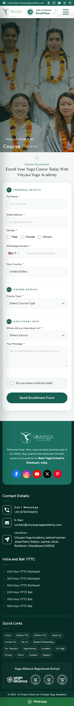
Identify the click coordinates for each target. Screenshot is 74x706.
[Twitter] (47, 474)
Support (47, 655)
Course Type (15, 296)
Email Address (16, 214)
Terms (21, 655)
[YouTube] (37, 474)
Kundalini (46, 648)
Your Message (16, 344)
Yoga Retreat (29, 648)
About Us (56, 635)
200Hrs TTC (22, 635)
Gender (12, 230)
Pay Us (24, 642)
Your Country (15, 264)
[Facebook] (16, 474)
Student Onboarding (43, 642)
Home (10, 139)
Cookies (33, 655)
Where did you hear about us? (25, 328)
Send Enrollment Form (37, 398)
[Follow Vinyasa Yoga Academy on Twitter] (64, 3)
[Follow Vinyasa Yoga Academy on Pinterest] (70, 3)
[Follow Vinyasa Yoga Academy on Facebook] (48, 3)
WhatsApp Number (18, 246)
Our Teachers (11, 648)
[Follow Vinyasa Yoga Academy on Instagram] (54, 3)
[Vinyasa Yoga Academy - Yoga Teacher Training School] (12, 12)
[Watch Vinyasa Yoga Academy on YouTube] (59, 3)
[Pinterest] (57, 474)
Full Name (13, 196)
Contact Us (10, 642)
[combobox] (13, 253)
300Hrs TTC (40, 635)
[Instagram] (27, 474)
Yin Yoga (60, 648)
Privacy (8, 655)
